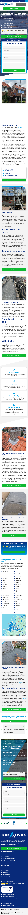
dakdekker (19, 127)
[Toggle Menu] (25, 4)
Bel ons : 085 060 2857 (15, 40)
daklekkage (11, 238)
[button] (1, 729)
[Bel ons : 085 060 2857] (7, 40)
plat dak (6, 694)
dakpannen (18, 676)
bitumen (21, 682)
